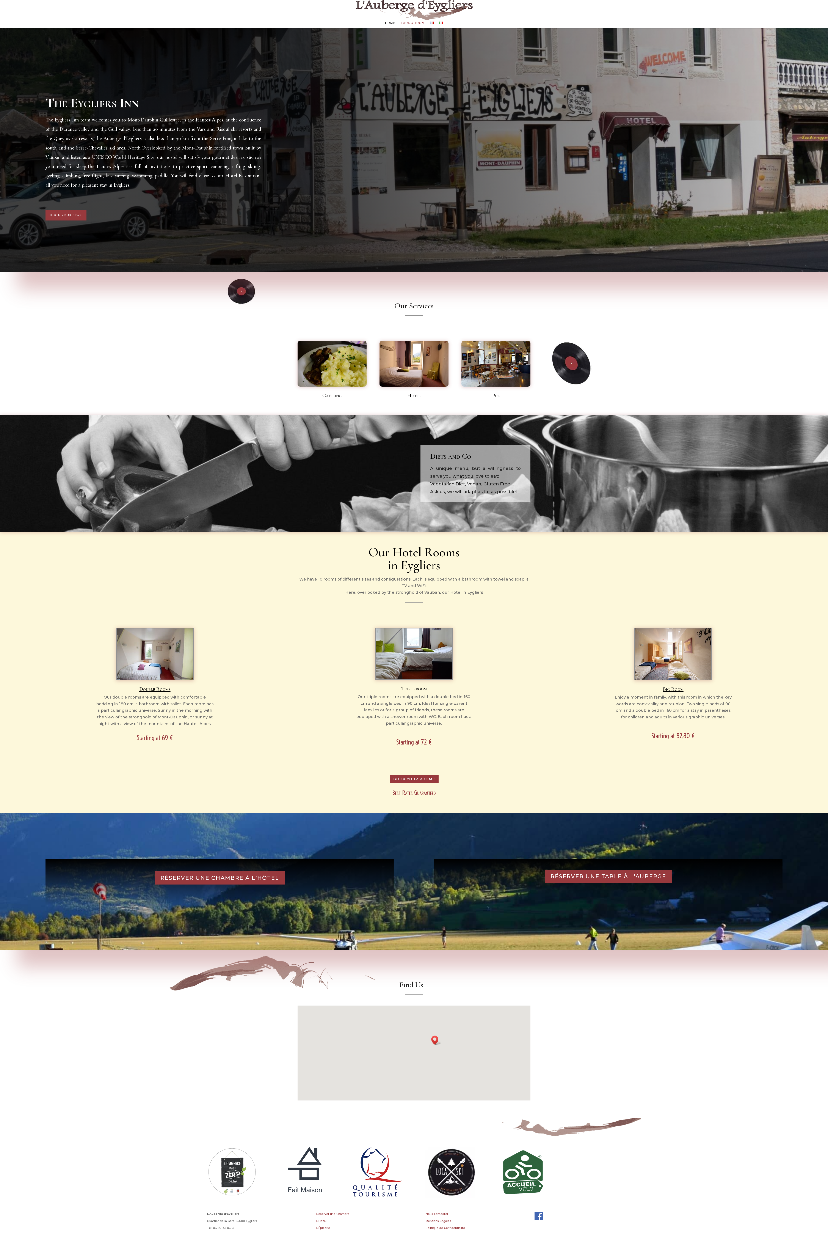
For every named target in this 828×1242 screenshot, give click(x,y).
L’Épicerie (323, 1227)
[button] (436, 1040)
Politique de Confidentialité (445, 1227)
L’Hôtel (321, 1221)
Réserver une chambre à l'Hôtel (219, 878)
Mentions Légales (438, 1221)
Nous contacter (436, 1213)
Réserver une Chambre (333, 1213)
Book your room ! (414, 779)
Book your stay (66, 215)
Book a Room (413, 23)
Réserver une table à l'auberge (608, 876)
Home (390, 23)
